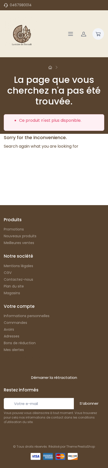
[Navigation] (70, 34)
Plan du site (14, 286)
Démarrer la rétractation (29, 357)
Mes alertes (14, 349)
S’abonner (89, 403)
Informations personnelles (26, 315)
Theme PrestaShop (80, 446)
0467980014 (21, 5)
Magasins (12, 293)
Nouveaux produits (20, 236)
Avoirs (9, 329)
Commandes (15, 322)
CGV (8, 272)
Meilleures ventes (19, 242)
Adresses (11, 336)
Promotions (14, 229)
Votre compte (19, 306)
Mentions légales (18, 265)
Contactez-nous (18, 279)
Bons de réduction (20, 342)
